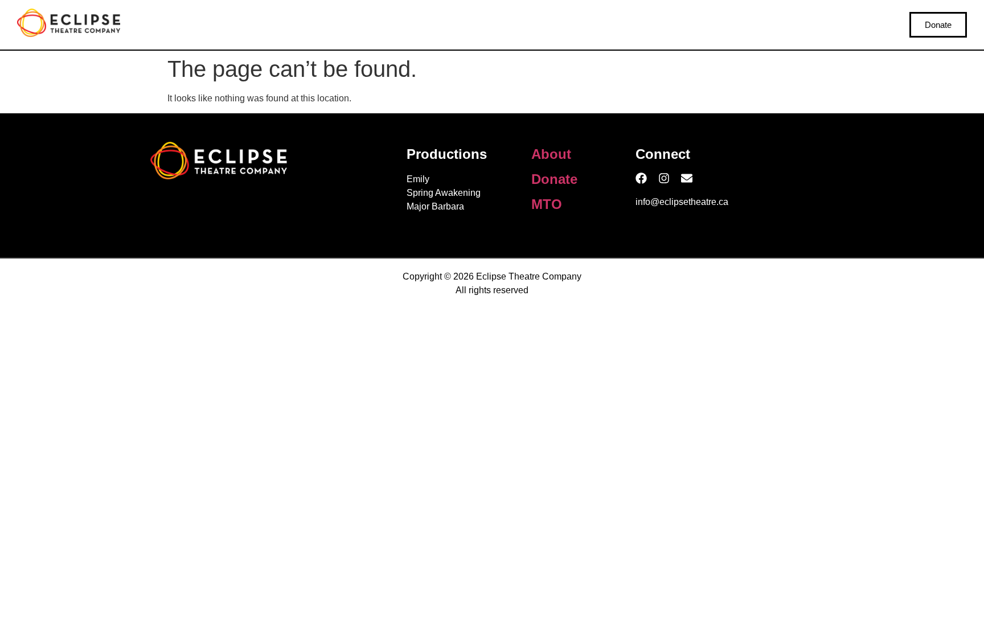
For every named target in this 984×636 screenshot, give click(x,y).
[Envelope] (686, 178)
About (551, 154)
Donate (554, 179)
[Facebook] (641, 178)
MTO (546, 204)
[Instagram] (664, 178)
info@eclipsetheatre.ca (682, 202)
